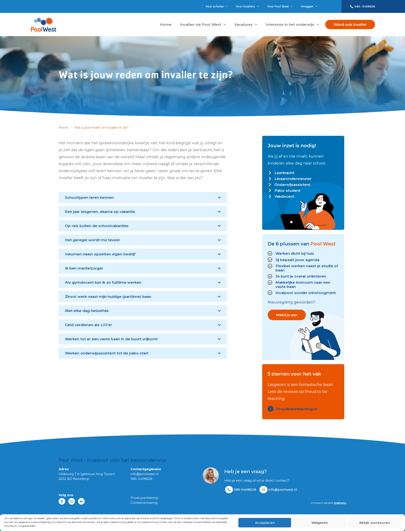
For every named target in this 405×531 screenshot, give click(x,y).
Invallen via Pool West (200, 24)
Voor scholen (215, 6)
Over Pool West (278, 6)
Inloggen (307, 6)
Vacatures (243, 24)
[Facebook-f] (62, 501)
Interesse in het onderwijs (290, 24)
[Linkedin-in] (81, 501)
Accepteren (265, 523)
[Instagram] (71, 501)
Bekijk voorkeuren (374, 523)
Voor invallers (245, 6)
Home (165, 24)
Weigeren (320, 523)
